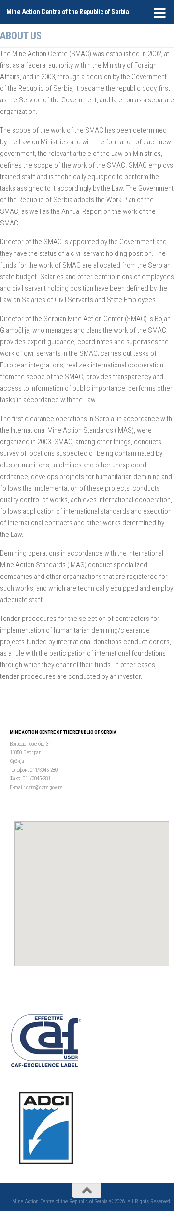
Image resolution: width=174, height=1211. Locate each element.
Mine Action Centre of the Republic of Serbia (67, 12)
